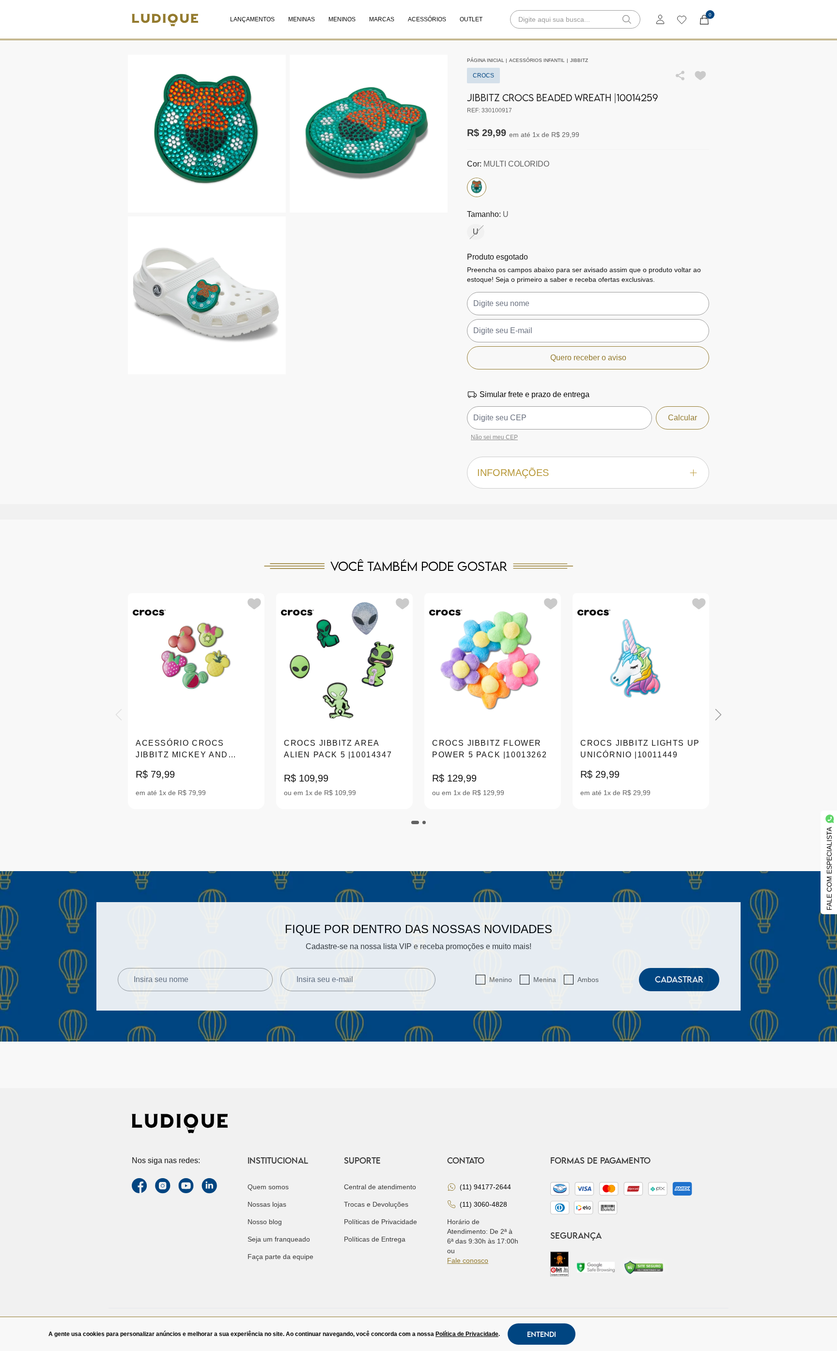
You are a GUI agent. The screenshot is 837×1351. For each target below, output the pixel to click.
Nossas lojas (267, 1204)
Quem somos (268, 1187)
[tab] (415, 822)
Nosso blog (265, 1222)
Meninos (342, 19)
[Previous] (118, 715)
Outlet (471, 19)
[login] (660, 19)
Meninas (301, 19)
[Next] (718, 715)
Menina (544, 979)
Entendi (541, 1334)
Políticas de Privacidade (380, 1222)
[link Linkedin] (209, 1186)
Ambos (588, 979)
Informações (513, 472)
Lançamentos (252, 19)
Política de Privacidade (466, 1334)
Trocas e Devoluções (376, 1204)
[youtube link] (186, 1186)
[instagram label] (162, 1186)
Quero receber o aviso (588, 357)
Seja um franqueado (279, 1239)
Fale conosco (467, 1260)
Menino (500, 979)
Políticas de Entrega (374, 1239)
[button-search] (626, 19)
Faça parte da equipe (280, 1256)
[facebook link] (139, 1186)
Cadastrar (679, 979)
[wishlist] (681, 19)
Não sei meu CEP (494, 437)
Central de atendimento (380, 1187)
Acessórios (427, 19)
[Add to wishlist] (700, 75)
